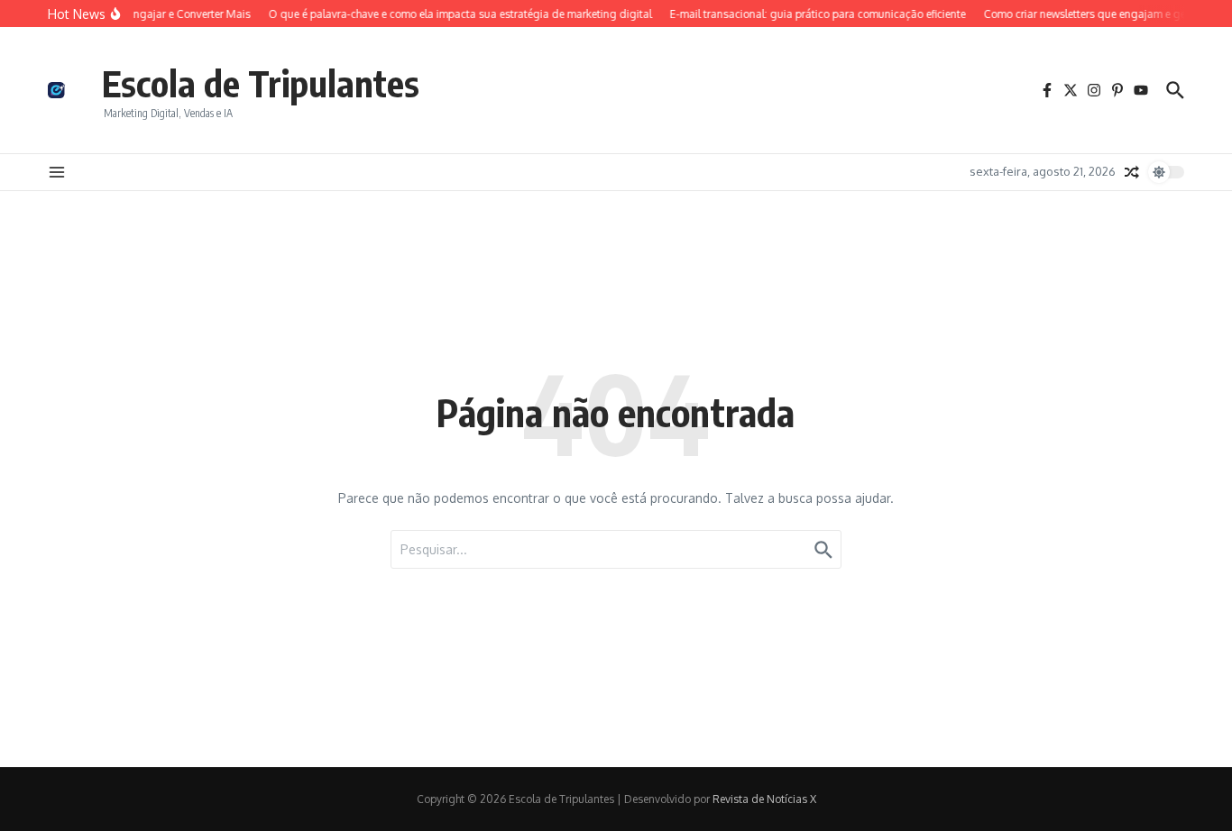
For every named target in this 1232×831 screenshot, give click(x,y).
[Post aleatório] (1132, 172)
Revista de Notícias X (764, 799)
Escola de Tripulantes (260, 82)
